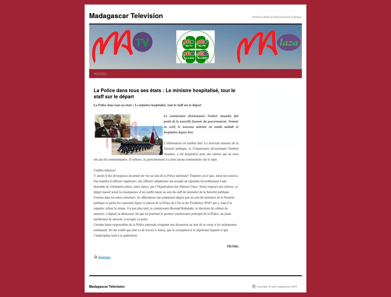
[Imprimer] (95, 257)
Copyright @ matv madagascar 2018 (277, 286)
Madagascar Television (126, 15)
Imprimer (104, 257)
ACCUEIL (100, 74)
